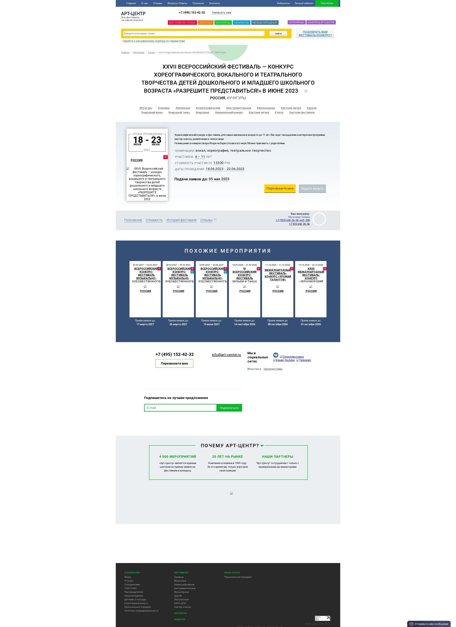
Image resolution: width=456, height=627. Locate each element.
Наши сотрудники (133, 595)
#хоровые (164, 108)
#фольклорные (266, 108)
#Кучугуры (145, 108)
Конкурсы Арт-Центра (321, 22)
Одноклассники (273, 369)
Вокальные (180, 580)
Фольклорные (181, 592)
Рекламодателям (133, 592)
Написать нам (221, 12)
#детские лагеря (291, 108)
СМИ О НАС (130, 588)
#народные (202, 112)
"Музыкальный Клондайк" (238, 577)
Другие (178, 595)
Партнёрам (327, 3)
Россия (151, 52)
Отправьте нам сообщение (431, 624)
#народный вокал (152, 112)
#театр (279, 112)
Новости (179, 619)
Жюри (127, 577)
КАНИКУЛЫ (241, 22)
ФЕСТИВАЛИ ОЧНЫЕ (182, 22)
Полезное (198, 3)
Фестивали (138, 52)
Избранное (283, 3)
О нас (144, 3)
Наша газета (232, 572)
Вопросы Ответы (177, 3)
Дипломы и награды (135, 599)
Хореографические (184, 584)
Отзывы (157, 3)
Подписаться (229, 408)
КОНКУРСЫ (223, 22)
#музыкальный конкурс (229, 112)
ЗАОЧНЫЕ (205, 22)
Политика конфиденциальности (141, 610)
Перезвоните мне (174, 363)
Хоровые (178, 577)
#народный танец (179, 112)
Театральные (181, 599)
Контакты (214, 3)
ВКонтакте (254, 369)
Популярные (296, 22)
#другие (312, 108)
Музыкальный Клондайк (137, 607)
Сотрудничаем (132, 584)
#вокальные (182, 108)
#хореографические (208, 108)
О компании (132, 572)
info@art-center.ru (226, 355)
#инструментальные (238, 108)
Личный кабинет (304, 3)
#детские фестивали (302, 112)
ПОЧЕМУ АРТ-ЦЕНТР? (230, 445)
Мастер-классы (182, 607)
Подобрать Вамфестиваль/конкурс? (315, 33)
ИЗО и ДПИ (180, 603)
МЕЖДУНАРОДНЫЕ (265, 22)
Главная (131, 3)
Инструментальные (184, 588)
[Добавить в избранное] (306, 91)
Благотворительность (136, 603)
